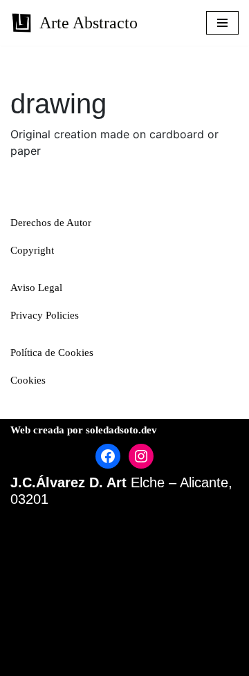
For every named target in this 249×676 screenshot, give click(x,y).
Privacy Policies (44, 315)
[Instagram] (141, 456)
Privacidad (99, 623)
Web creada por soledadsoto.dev (83, 429)
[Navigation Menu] (222, 23)
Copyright (32, 250)
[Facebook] (107, 456)
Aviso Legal (36, 287)
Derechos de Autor (50, 222)
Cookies (28, 380)
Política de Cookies (51, 352)
